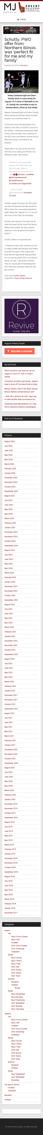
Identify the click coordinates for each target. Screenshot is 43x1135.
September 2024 (11, 546)
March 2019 (9, 845)
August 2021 (9, 713)
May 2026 (8, 455)
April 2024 (8, 568)
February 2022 (10, 686)
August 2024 (9, 550)
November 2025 (10, 482)
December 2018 (10, 858)
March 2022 (9, 682)
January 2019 (9, 854)
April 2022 (8, 677)
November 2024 (10, 536)
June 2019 (8, 831)
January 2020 (9, 799)
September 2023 (11, 600)
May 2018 (8, 890)
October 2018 (9, 867)
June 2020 (8, 777)
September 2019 (11, 817)
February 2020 (10, 795)
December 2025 (10, 478)
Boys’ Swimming (18, 1000)
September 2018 (11, 872)
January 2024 (9, 582)
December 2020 (10, 749)
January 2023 (9, 636)
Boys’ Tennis (16, 961)
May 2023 (8, 618)
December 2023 (10, 586)
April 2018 (8, 895)
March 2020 (9, 790)
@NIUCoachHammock (18, 177)
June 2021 (8, 722)
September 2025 (11, 491)
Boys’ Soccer (16, 958)
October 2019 (9, 813)
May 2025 (8, 509)
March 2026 (9, 464)
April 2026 (8, 459)
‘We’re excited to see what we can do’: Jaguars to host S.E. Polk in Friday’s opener (19, 374)
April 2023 (8, 623)
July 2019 (8, 827)
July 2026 (8, 446)
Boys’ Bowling (17, 997)
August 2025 (9, 496)
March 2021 (9, 736)
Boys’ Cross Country (19, 936)
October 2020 (9, 759)
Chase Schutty (19, 278)
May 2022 (8, 672)
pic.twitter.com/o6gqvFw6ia (20, 183)
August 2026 (9, 441)
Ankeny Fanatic (28, 7)
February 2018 (10, 904)
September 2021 (11, 709)
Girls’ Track (15, 976)
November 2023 (10, 591)
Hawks (7, 930)
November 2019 (10, 808)
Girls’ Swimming (17, 949)
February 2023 (10, 632)
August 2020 (9, 768)
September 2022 (11, 654)
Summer (11, 979)
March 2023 (9, 627)
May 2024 (8, 564)
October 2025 (9, 487)
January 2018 (9, 908)
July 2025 (8, 500)
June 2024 (8, 559)
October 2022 (9, 650)
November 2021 (10, 700)
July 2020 (8, 772)
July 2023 (8, 609)
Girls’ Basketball (17, 1003)
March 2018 (9, 899)
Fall (9, 933)
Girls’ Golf (15, 967)
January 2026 (9, 473)
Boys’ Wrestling (17, 1009)
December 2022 (10, 641)
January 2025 (9, 527)
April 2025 (8, 514)
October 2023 (9, 595)
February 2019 (10, 849)
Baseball (14, 982)
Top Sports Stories (12, 1085)
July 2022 (8, 663)
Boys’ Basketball (18, 994)
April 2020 (8, 786)
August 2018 (9, 876)
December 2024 (10, 532)
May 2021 (8, 727)
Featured (28, 278)
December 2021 (10, 695)
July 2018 (8, 881)
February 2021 (10, 740)
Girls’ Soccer (16, 970)
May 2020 (8, 781)
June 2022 (8, 668)
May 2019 (8, 836)
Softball (14, 985)
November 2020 (10, 754)
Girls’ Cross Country (19, 946)
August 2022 (9, 659)
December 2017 (10, 913)
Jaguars (22, 276)
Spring (10, 955)
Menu (23, 19)
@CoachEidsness (16, 180)
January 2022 (9, 691)
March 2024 (9, 573)
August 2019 (9, 822)
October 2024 (9, 541)
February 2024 (10, 577)
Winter (10, 991)
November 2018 (10, 863)
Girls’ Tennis (16, 973)
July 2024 (8, 555)
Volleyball (15, 952)
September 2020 (11, 763)
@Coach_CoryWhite (26, 174)
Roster (17, 988)
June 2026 (8, 450)
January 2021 (9, 745)
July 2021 (8, 718)
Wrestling (15, 1080)
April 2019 (8, 840)
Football (16, 276)
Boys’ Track (16, 964)
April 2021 (8, 731)
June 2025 (8, 505)
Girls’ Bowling (16, 1006)
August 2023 (9, 604)
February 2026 (10, 469)
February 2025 (10, 523)
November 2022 (10, 645)
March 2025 (9, 518)
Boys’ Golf (15, 939)
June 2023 (8, 614)
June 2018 (8, 885)
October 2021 (9, 704)
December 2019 (10, 804)
